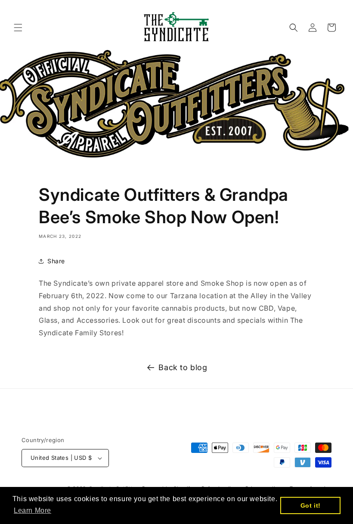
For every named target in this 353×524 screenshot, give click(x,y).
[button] (18, 27)
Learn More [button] (32, 510)
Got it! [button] (310, 505)
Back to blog (182, 367)
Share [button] (56, 261)
